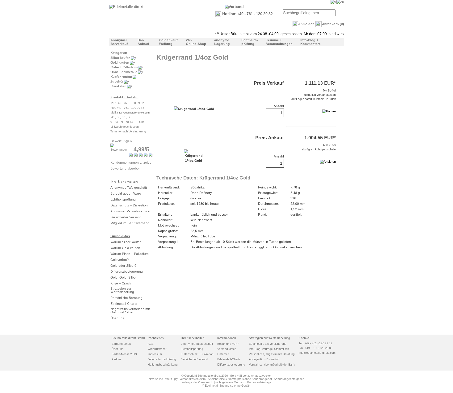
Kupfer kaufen (121, 77)
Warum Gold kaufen (125, 248)
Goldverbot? (119, 260)
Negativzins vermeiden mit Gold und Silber (130, 310)
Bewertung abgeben (125, 168)
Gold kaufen (119, 62)
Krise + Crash (120, 283)
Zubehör (116, 81)
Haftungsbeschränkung (163, 364)
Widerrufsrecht (157, 349)
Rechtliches (156, 338)
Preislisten (118, 86)
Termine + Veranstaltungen (279, 42)
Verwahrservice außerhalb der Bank (272, 364)
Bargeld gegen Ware (125, 193)
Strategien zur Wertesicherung (122, 290)
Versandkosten (226, 349)
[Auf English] (340, 2)
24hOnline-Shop (196, 42)
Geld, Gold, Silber (123, 277)
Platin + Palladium (124, 67)
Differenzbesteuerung (126, 271)
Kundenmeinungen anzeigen (131, 162)
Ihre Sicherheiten (124, 181)
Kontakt (304, 338)
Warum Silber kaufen (126, 242)
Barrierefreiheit (121, 343)
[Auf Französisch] (333, 2)
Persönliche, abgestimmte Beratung (272, 354)
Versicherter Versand (126, 217)
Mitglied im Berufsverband (129, 223)
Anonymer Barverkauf (119, 42)
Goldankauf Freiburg (168, 42)
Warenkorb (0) (333, 24)
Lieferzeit (223, 354)
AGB (151, 343)
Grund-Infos (120, 236)
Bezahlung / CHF (228, 343)
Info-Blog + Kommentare (310, 42)
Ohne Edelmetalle (123, 72)
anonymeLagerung (222, 42)
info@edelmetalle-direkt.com (133, 112)
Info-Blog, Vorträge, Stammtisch (269, 349)
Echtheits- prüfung (249, 42)
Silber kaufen (120, 58)
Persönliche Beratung (126, 298)
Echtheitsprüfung (123, 199)
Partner (116, 359)
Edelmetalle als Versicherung (267, 343)
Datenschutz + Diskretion (129, 205)
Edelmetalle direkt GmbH (128, 338)
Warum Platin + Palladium (129, 254)
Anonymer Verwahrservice (130, 211)
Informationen (226, 338)
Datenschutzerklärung (162, 359)
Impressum (155, 354)
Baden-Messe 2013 (124, 354)
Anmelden (306, 24)
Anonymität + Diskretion (264, 359)
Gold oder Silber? (123, 265)
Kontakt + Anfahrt (124, 97)
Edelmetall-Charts (123, 304)
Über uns (117, 318)
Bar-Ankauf (143, 42)
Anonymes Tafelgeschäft (128, 187)
